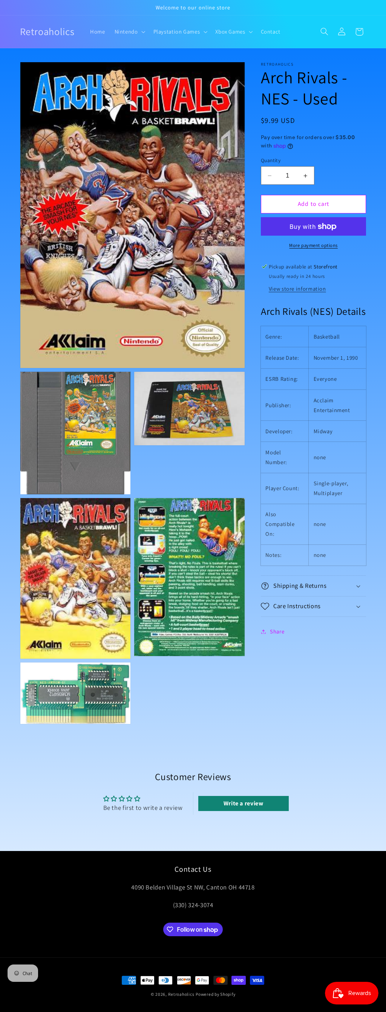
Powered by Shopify (215, 994)
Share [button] (277, 631)
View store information (297, 288)
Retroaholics (181, 994)
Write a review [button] (243, 803)
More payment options (313, 245)
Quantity (270, 160)
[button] (129, 31)
